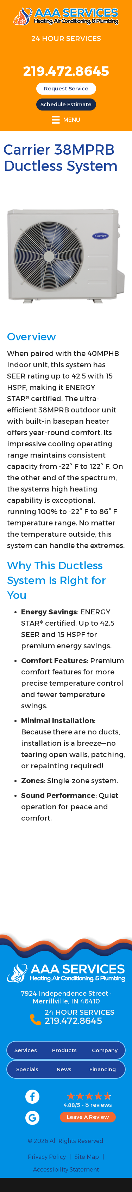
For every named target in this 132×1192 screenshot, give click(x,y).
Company (105, 1050)
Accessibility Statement (66, 1169)
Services (25, 1050)
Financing (102, 1069)
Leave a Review (88, 1117)
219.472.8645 (66, 71)
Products (64, 1050)
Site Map (87, 1157)
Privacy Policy (47, 1157)
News (64, 1069)
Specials (27, 1069)
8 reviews (98, 1105)
